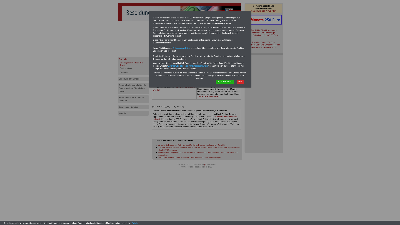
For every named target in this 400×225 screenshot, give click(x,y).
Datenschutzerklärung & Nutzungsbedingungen (188, 66)
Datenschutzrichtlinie (181, 48)
